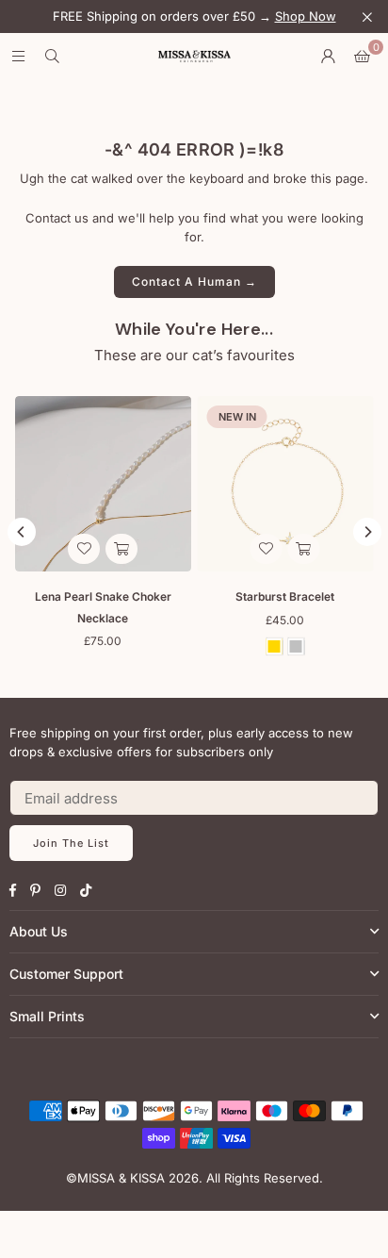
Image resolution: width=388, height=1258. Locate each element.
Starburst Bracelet (284, 596)
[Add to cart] (121, 549)
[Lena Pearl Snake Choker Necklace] (103, 484)
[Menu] (18, 56)
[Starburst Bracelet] (286, 484)
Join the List (71, 843)
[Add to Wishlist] (267, 549)
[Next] (367, 532)
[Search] (52, 56)
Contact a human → (194, 281)
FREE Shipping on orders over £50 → (194, 16)
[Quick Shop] (304, 549)
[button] (362, 57)
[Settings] (328, 57)
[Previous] (22, 532)
